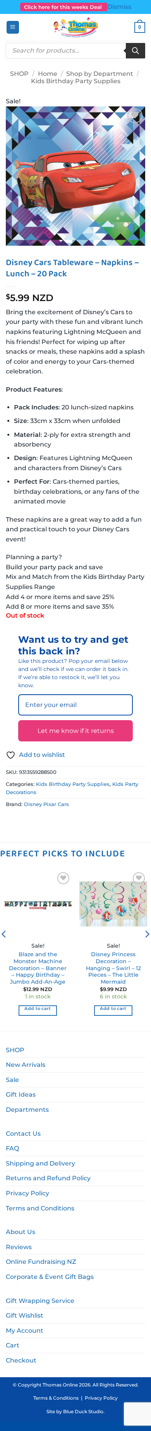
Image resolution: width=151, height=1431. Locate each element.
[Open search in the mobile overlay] (75, 50)
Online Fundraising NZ (41, 1261)
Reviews (19, 1247)
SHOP (19, 73)
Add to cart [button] (37, 1008)
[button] (13, 27)
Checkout (21, 1360)
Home (47, 73)
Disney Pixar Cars (46, 804)
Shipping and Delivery (40, 1163)
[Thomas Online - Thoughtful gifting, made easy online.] (76, 27)
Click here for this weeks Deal (63, 7)
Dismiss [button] (119, 6)
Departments (27, 1109)
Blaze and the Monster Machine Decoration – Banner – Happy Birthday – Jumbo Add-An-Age (38, 968)
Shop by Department (99, 73)
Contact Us (23, 1133)
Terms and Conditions (40, 1208)
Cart (12, 1345)
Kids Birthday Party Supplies (75, 81)
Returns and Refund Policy (48, 1178)
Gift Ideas (21, 1094)
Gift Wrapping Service (40, 1300)
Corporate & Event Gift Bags (50, 1276)
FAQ (12, 1148)
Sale (12, 1080)
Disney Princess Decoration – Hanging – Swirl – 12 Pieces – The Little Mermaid (113, 968)
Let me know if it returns (76, 730)
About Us (20, 1232)
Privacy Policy (27, 1193)
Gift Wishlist (24, 1315)
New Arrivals (25, 1064)
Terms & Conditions (56, 1398)
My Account (24, 1330)
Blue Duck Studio (83, 1411)
